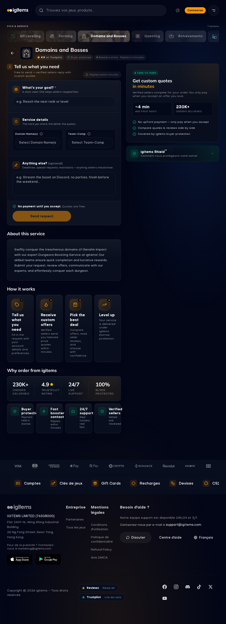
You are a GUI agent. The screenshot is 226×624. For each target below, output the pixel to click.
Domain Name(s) (26, 134)
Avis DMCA (99, 557)
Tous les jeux (76, 527)
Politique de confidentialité (102, 539)
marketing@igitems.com (34, 548)
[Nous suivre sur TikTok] (199, 586)
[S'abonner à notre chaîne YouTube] (164, 598)
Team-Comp (77, 134)
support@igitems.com (183, 525)
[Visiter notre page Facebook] (164, 586)
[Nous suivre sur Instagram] (176, 586)
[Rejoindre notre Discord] (187, 586)
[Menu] (213, 10)
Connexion (195, 10)
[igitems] (17, 10)
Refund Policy (101, 549)
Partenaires (75, 519)
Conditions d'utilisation (99, 527)
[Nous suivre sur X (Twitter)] (210, 586)
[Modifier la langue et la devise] (177, 10)
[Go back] (12, 53)
